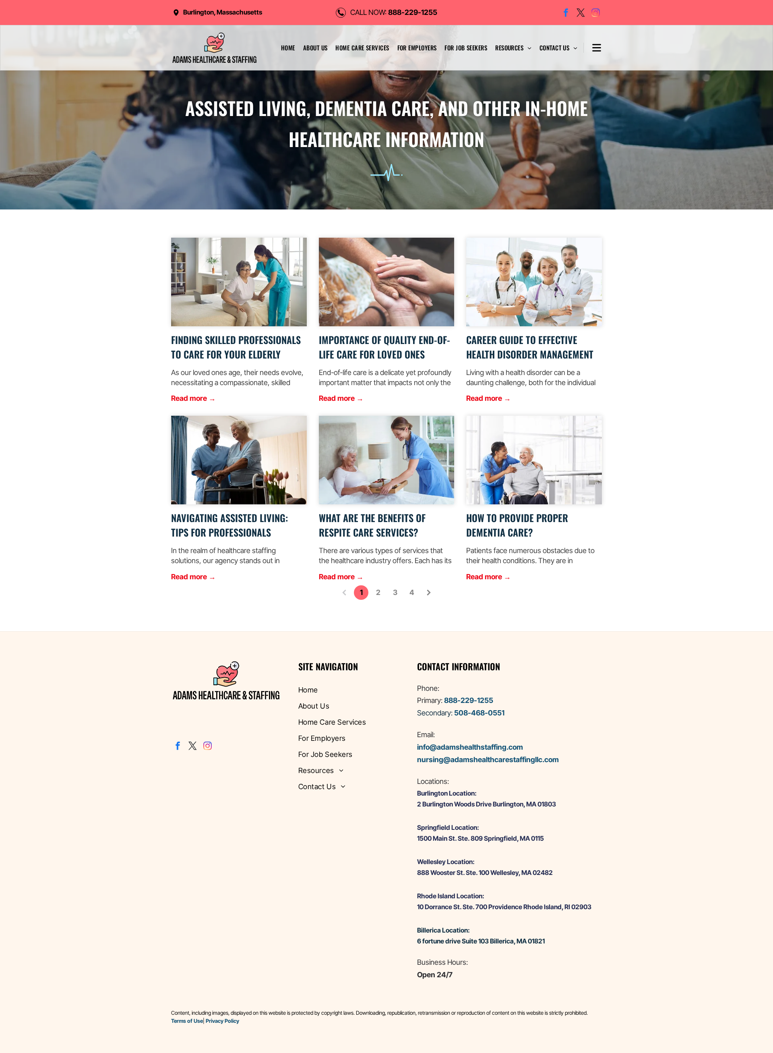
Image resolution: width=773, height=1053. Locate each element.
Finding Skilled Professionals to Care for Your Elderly (236, 346)
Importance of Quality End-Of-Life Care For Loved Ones (384, 346)
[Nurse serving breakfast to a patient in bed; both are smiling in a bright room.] (387, 460)
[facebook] (565, 13)
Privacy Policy (222, 1021)
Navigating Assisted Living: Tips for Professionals (229, 524)
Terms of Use (187, 1021)
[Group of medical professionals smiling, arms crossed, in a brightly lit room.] (534, 282)
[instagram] (595, 13)
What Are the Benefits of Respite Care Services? (372, 524)
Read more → (193, 398)
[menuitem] (288, 47)
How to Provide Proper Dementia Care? (517, 524)
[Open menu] (592, 48)
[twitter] (580, 13)
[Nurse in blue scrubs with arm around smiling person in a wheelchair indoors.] (534, 460)
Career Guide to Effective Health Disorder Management (529, 346)
